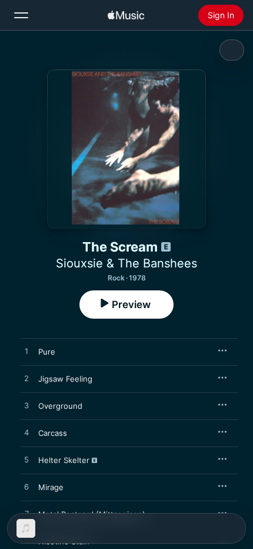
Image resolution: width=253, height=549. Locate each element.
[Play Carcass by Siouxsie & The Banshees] (26, 433)
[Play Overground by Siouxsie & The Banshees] (26, 406)
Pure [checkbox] (46, 351)
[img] (126, 15)
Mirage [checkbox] (51, 487)
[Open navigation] (21, 15)
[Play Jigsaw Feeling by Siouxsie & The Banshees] (26, 378)
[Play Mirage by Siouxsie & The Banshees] (26, 487)
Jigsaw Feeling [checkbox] (65, 378)
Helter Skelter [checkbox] (63, 460)
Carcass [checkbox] (52, 433)
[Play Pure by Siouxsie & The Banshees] (26, 351)
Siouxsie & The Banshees (126, 263)
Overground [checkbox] (60, 406)
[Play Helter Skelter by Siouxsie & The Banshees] (26, 460)
